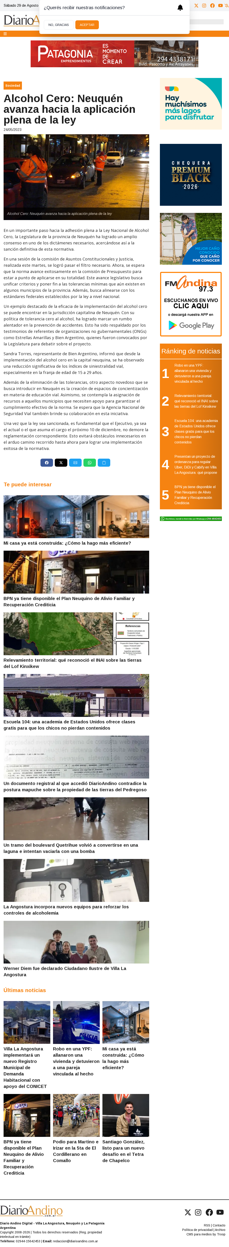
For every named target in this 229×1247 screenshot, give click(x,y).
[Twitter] (196, 5)
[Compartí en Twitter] (61, 463)
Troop (221, 1234)
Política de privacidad (197, 1230)
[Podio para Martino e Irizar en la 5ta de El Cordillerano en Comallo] (76, 1115)
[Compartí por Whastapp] (89, 463)
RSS (207, 1225)
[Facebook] (212, 5)
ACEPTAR (87, 25)
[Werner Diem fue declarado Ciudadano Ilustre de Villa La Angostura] (76, 942)
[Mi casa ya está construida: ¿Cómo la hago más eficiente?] (76, 516)
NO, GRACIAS (59, 25)
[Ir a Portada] (37, 21)
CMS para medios (199, 1234)
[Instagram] (204, 5)
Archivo (220, 1230)
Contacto (219, 1225)
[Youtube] (220, 5)
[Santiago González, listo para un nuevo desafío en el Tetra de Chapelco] (125, 1115)
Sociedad (12, 85)
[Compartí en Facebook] (46, 463)
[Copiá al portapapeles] (104, 463)
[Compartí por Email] (75, 463)
